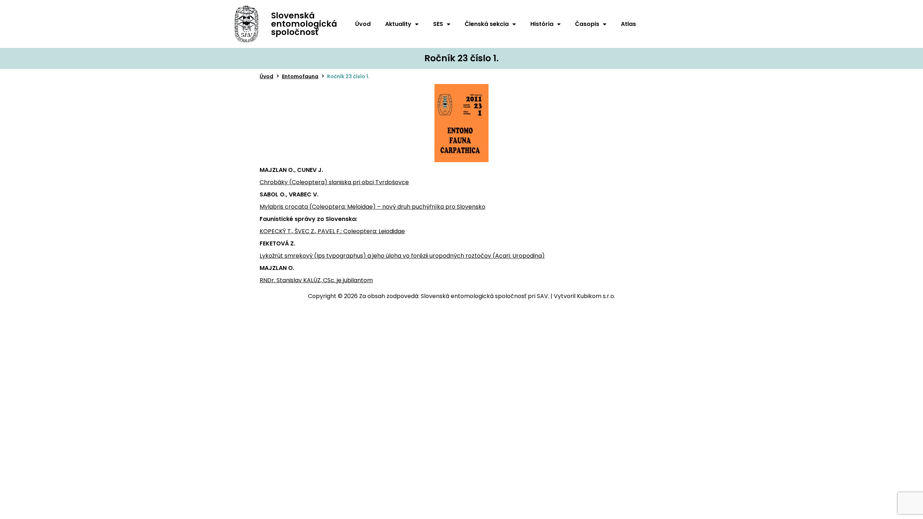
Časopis (587, 24)
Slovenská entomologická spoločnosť (304, 24)
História (541, 24)
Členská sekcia (487, 24)
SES (438, 24)
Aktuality (398, 24)
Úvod (363, 24)
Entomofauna (300, 76)
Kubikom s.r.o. (596, 296)
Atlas (628, 24)
